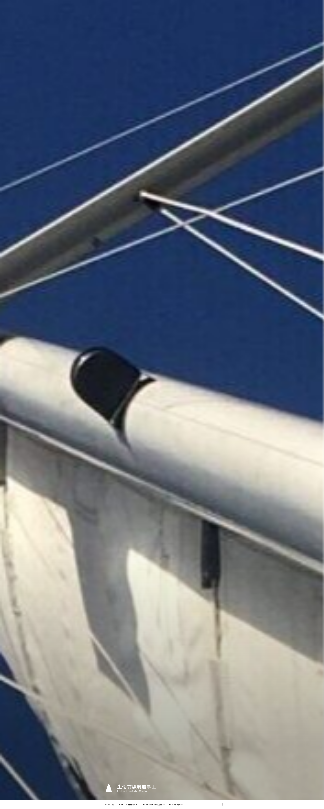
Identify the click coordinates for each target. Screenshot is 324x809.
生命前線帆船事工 (137, 787)
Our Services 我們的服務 (152, 804)
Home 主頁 (109, 804)
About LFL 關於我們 (127, 804)
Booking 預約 (174, 804)
